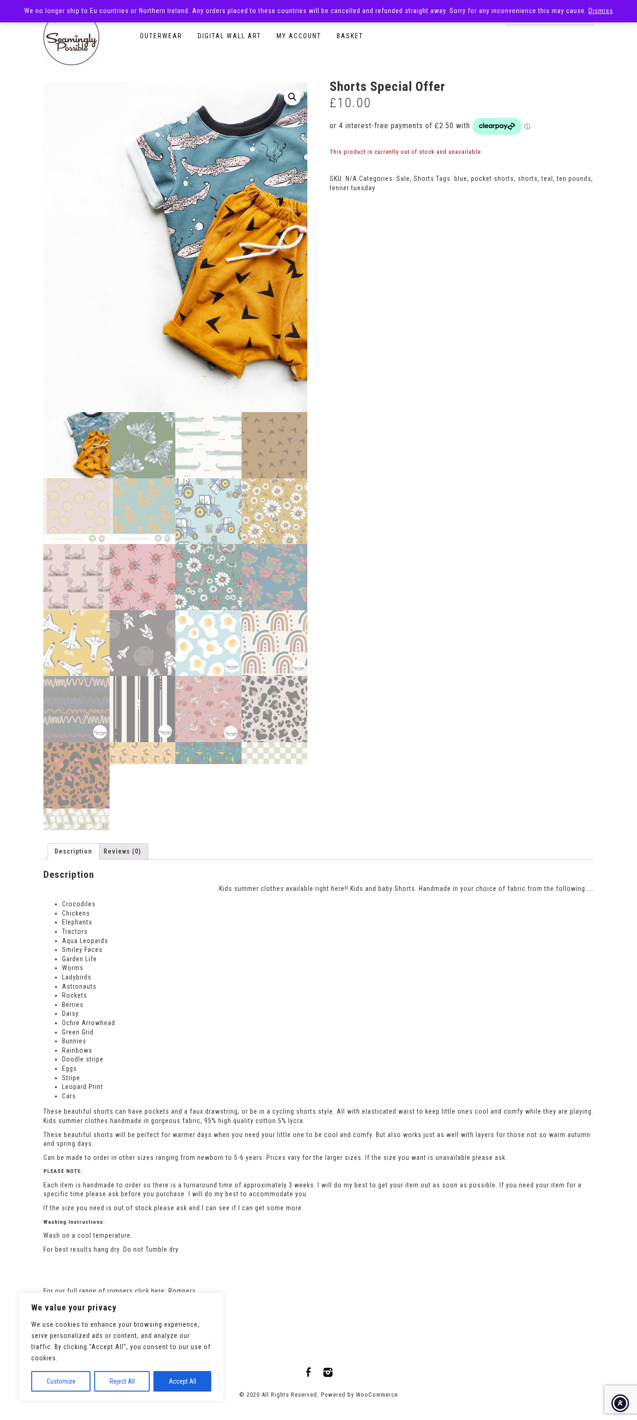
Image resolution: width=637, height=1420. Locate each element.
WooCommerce (377, 1394)
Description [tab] (73, 851)
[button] (292, 97)
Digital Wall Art (229, 36)
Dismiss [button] (601, 10)
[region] (121, 1346)
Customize (61, 1381)
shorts (528, 178)
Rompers (182, 1291)
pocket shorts (492, 178)
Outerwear (161, 36)
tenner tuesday (352, 188)
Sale (403, 178)
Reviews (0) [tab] (122, 851)
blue (460, 178)
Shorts (424, 178)
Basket (350, 36)
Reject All (122, 1381)
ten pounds (574, 178)
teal (547, 178)
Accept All (182, 1381)
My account (299, 36)
